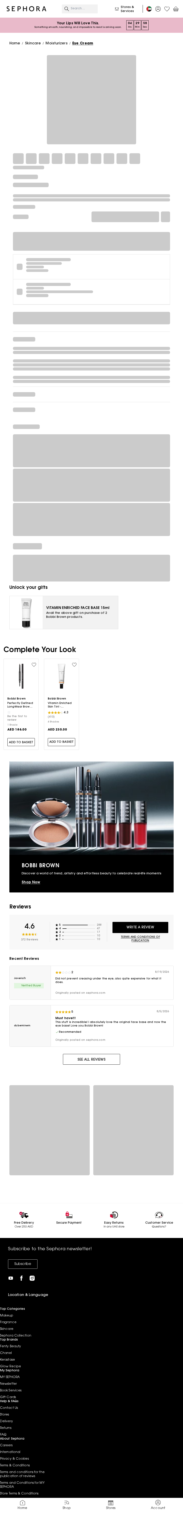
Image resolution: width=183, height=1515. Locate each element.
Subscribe (22, 1264)
